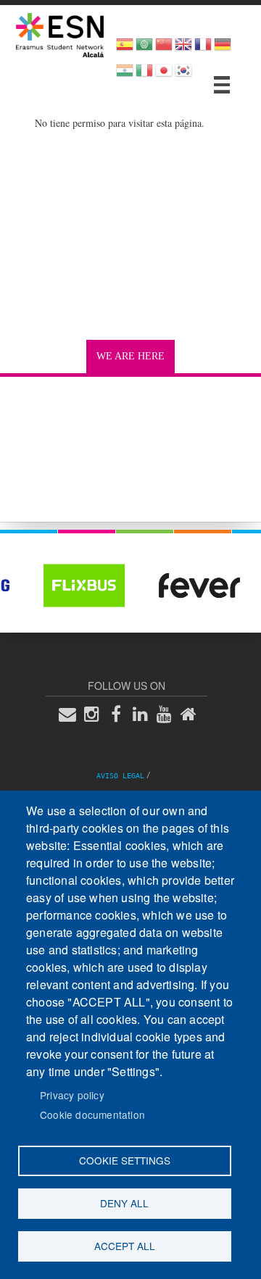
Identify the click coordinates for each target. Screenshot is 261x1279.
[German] (222, 49)
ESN (42, 74)
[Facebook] (120, 713)
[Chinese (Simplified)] (164, 49)
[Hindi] (124, 75)
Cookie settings (124, 1160)
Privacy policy (72, 1095)
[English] (183, 49)
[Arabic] (144, 49)
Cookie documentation (92, 1114)
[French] (203, 49)
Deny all (124, 1203)
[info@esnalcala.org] (72, 713)
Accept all (124, 1245)
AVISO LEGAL (120, 776)
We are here (130, 356)
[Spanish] (124, 49)
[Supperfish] (222, 85)
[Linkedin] (144, 713)
